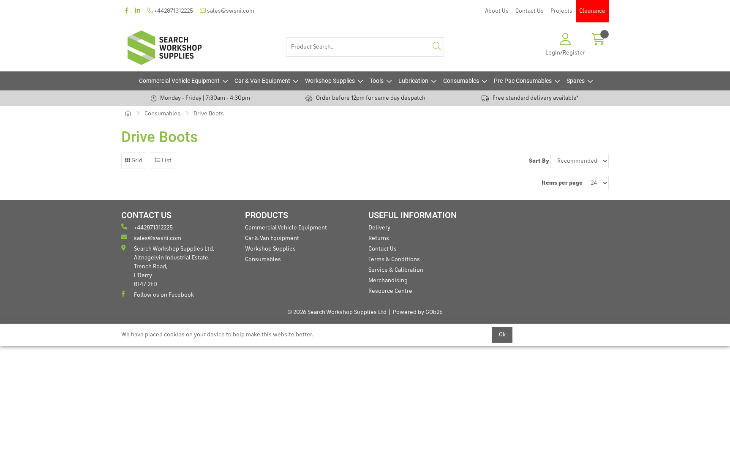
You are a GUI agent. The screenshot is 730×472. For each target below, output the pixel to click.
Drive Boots (208, 114)
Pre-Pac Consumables (523, 80)
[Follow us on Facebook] (126, 11)
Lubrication (413, 80)
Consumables (461, 80)
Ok (502, 335)
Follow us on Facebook (164, 295)
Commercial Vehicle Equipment (179, 80)
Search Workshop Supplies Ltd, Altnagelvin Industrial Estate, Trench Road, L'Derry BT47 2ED (174, 266)
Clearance (592, 11)
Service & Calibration (395, 270)
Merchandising (388, 281)
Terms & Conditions (394, 259)
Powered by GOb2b (418, 312)
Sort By (539, 161)
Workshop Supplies (330, 80)
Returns (378, 238)
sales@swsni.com (230, 11)
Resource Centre (390, 291)
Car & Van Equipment (262, 80)
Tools (377, 80)
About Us (497, 11)
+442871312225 (173, 11)
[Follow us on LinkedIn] (138, 11)
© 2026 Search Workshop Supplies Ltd (337, 312)
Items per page (562, 183)
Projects (561, 11)
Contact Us (529, 11)
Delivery (379, 228)
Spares (576, 80)
